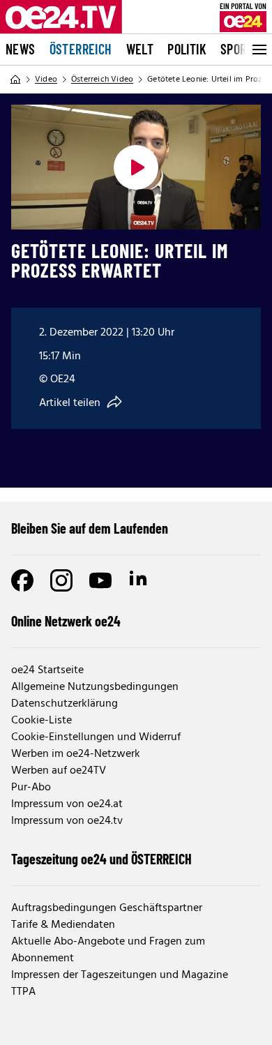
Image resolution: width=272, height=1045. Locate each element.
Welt (140, 48)
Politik (186, 48)
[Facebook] (22, 580)
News (21, 48)
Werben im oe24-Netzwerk (75, 754)
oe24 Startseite (47, 670)
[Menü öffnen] (258, 49)
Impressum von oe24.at (67, 804)
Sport (236, 48)
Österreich (81, 48)
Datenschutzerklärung (64, 704)
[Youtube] (100, 580)
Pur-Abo (31, 788)
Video (46, 79)
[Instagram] (61, 580)
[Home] (15, 79)
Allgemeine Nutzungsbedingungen (95, 687)
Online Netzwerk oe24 (66, 620)
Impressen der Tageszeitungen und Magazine (119, 975)
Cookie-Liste (41, 721)
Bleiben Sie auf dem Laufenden (89, 528)
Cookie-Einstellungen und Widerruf (96, 737)
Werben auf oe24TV (58, 771)
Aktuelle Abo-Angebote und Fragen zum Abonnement (108, 950)
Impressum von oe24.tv (67, 821)
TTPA (23, 992)
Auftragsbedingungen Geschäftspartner (106, 908)
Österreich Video (102, 79)
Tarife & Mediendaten (63, 925)
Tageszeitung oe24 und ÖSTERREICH (101, 858)
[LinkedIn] (139, 580)
